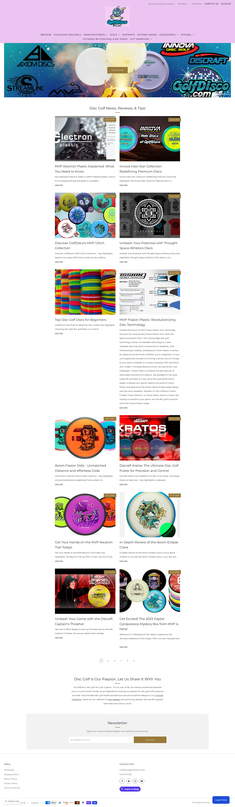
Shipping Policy (11, 774)
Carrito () (211, 3)
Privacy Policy (11, 783)
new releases (114, 699)
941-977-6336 (126, 774)
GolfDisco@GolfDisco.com (132, 770)
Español (182, 4)
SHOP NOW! (117, 70)
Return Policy (10, 779)
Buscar (226, 3)
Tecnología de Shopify (201, 802)
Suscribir (150, 740)
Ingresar (197, 4)
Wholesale (9, 770)
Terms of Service (12, 788)
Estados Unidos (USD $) (161, 4)
